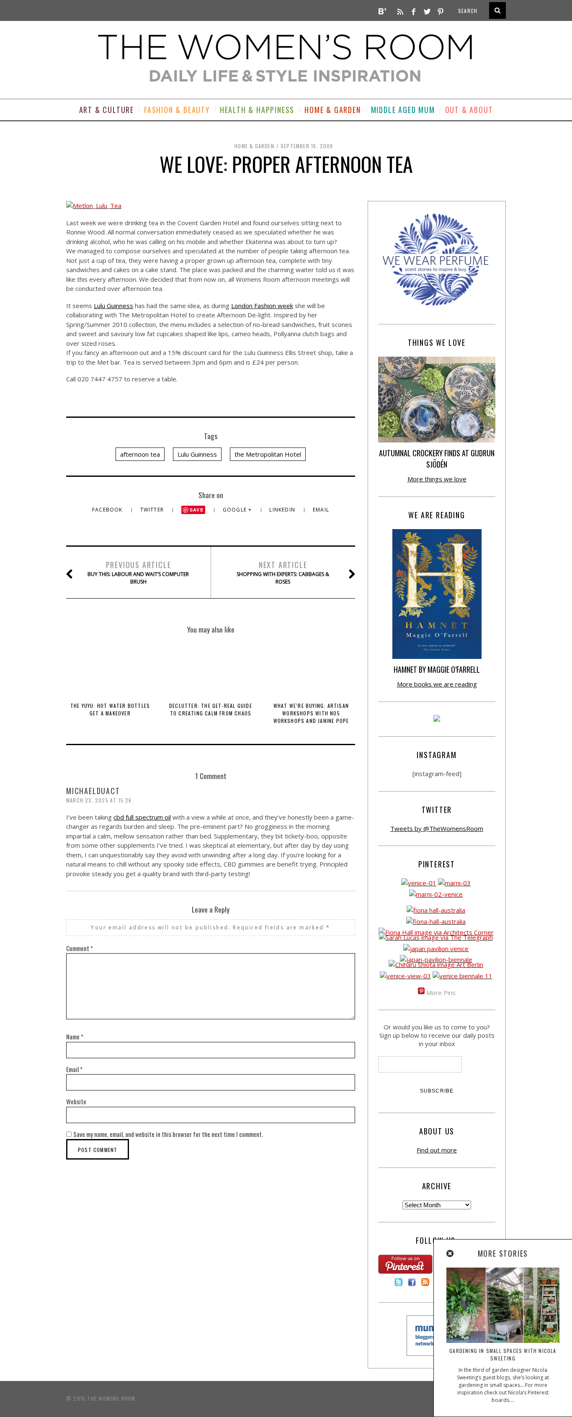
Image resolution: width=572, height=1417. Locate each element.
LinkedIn (283, 509)
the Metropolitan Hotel (267, 454)
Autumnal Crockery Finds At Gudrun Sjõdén (437, 458)
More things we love (436, 479)
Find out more (437, 1150)
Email (321, 509)
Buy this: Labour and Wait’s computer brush (138, 572)
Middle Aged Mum (403, 109)
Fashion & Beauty (177, 109)
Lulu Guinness (113, 305)
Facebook (108, 509)
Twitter (153, 509)
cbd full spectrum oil (142, 817)
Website (76, 1101)
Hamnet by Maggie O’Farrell (437, 669)
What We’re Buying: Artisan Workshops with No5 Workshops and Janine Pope (311, 713)
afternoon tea (140, 454)
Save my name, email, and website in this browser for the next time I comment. (168, 1134)
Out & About (469, 109)
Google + (238, 509)
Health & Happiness (257, 109)
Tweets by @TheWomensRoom (436, 828)
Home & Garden (332, 109)
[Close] (450, 1253)
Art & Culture (106, 109)
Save (197, 510)
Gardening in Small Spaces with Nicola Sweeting (502, 1354)
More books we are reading (437, 684)
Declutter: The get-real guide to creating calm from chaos (210, 709)
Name (74, 1036)
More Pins (441, 992)
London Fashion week (262, 305)
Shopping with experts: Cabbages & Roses (283, 572)
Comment (79, 948)
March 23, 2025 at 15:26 (99, 800)
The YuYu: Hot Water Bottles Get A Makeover (110, 709)
